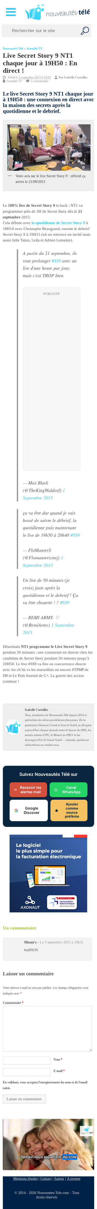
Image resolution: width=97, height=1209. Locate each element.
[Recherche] (84, 30)
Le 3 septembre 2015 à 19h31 (61, 943)
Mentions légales (25, 1178)
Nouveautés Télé (13, 48)
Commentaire (13, 1003)
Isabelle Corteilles (75, 77)
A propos (73, 1178)
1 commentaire (39, 81)
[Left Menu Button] (12, 12)
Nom (58, 1060)
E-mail (59, 1071)
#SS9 (56, 260)
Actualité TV (34, 48)
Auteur (59, 1178)
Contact (45, 1178)
